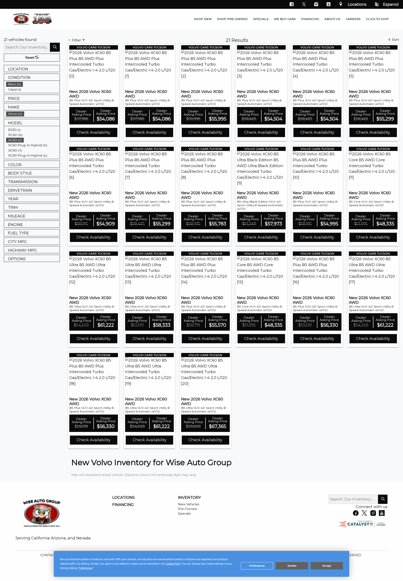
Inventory (189, 497)
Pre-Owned (187, 509)
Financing (123, 505)
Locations (357, 4)
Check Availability (93, 132)
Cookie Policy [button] (173, 563)
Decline (292, 565)
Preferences (257, 565)
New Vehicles (188, 504)
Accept (326, 565)
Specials (184, 513)
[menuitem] (33, 84)
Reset (30, 57)
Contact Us (51, 555)
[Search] (55, 47)
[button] (203, 19)
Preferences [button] (85, 568)
